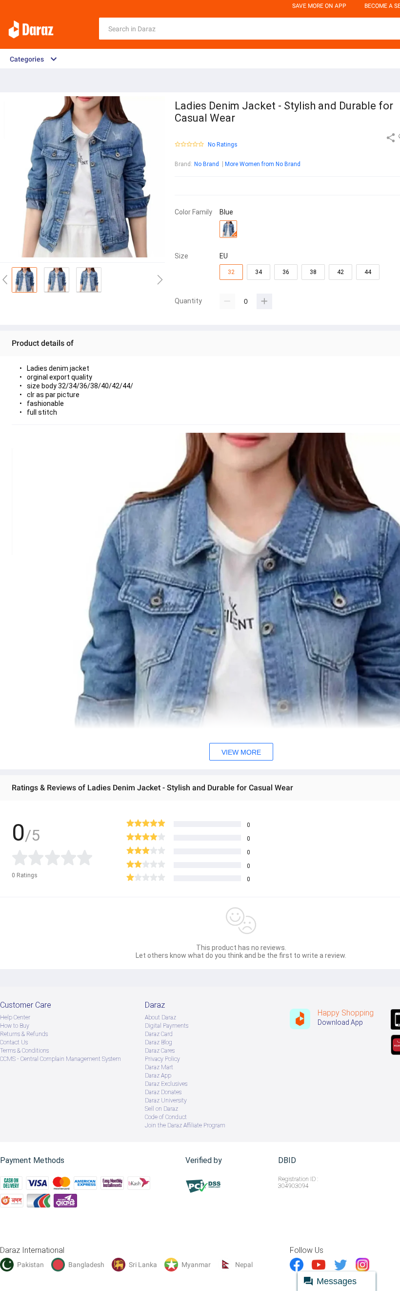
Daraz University (166, 1100)
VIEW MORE (241, 752)
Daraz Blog (158, 1042)
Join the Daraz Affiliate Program (185, 1125)
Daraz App (158, 1075)
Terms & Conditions (24, 1050)
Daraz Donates (163, 1092)
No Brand (206, 164)
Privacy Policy (162, 1059)
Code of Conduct (166, 1117)
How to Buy (14, 1025)
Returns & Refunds (24, 1034)
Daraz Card (159, 1034)
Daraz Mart (159, 1067)
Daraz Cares (160, 1050)
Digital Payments (166, 1025)
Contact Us (14, 1042)
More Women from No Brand (262, 164)
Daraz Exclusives (166, 1083)
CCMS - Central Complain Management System (60, 1059)
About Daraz (160, 1017)
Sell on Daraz (161, 1108)
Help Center (15, 1017)
